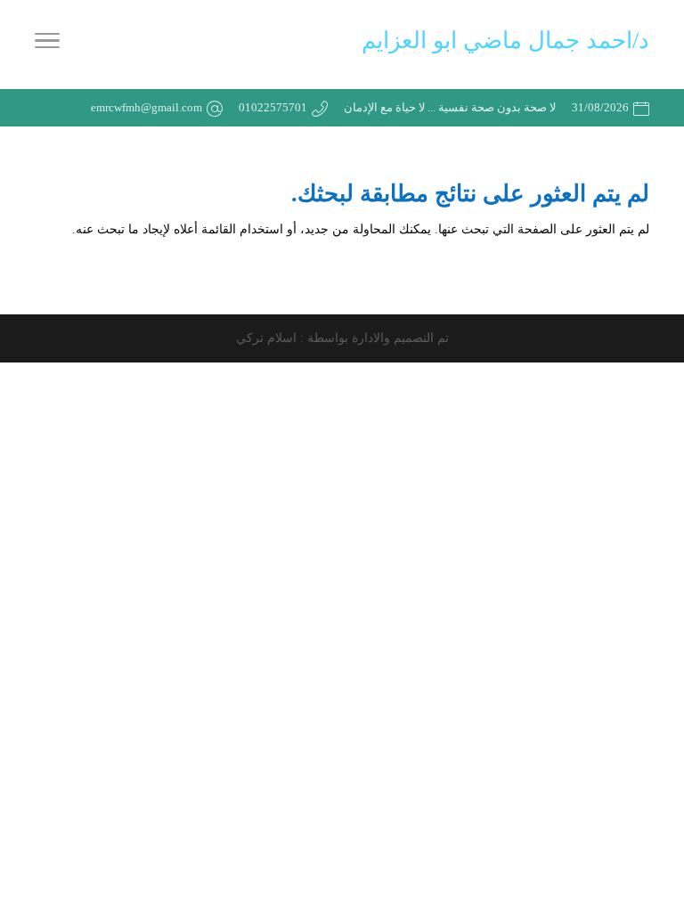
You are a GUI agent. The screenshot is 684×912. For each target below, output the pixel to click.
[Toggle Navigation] (47, 44)
